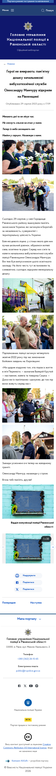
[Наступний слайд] (52, 547)
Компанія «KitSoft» (20, 761)
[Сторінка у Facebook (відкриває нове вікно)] (19, 686)
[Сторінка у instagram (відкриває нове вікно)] (37, 686)
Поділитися (28, 582)
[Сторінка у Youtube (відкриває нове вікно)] (31, 686)
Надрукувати (29, 575)
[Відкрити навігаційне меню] (12, 10)
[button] (28, 619)
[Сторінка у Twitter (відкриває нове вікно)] (25, 686)
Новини (11, 64)
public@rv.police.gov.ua (28, 671)
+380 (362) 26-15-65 (28, 659)
